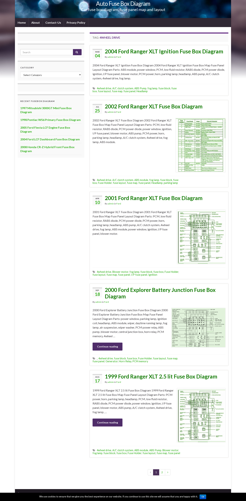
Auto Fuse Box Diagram (123, 3)
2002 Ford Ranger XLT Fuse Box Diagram (154, 106)
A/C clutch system (122, 88)
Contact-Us (53, 22)
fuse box (158, 271)
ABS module (141, 179)
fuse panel (129, 91)
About (35, 22)
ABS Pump (140, 88)
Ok (203, 497)
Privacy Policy (76, 22)
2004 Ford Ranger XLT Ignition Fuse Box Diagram (164, 51)
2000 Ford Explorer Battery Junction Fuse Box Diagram (160, 292)
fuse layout (104, 91)
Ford (118, 57)
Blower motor (120, 271)
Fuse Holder (105, 182)
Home (22, 22)
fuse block (164, 88)
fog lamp (152, 88)
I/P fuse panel (139, 274)
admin (111, 57)
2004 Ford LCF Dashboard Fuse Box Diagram (50, 139)
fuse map (117, 91)
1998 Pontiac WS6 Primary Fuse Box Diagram (50, 119)
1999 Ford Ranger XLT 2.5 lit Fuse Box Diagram (161, 376)
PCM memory (140, 361)
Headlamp (142, 91)
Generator (112, 361)
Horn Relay (125, 361)
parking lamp (171, 182)
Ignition (152, 274)
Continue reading (107, 346)
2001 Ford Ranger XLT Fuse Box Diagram (154, 198)
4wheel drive (104, 88)
